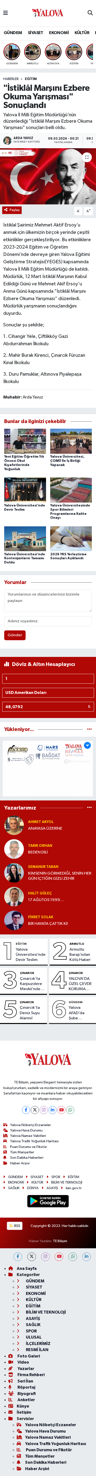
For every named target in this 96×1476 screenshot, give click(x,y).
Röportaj (26, 1387)
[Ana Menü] (5, 13)
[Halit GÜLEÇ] (14, 896)
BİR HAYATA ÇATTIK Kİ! (48, 924)
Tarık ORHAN (40, 846)
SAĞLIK (13, 1188)
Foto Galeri (28, 1356)
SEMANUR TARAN (43, 867)
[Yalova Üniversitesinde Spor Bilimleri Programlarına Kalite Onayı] (71, 490)
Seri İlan (25, 1381)
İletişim (24, 1412)
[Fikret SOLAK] (14, 920)
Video (23, 1362)
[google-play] (48, 1202)
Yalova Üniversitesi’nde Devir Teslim (31, 954)
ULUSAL (33, 1337)
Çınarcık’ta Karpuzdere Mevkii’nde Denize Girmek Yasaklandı (31, 984)
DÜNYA (33, 1188)
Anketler (26, 1400)
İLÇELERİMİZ (37, 1344)
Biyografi (26, 1394)
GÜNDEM (13, 33)
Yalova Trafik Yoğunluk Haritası (34, 1141)
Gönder (15, 635)
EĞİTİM (31, 79)
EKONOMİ (59, 33)
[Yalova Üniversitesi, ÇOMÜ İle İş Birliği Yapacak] (71, 441)
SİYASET (35, 33)
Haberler (11, 79)
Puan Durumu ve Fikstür (28, 1147)
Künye (23, 1406)
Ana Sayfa (27, 1268)
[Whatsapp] (70, 1110)
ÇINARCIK (27, 972)
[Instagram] (44, 1110)
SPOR (55, 1177)
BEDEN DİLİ (38, 852)
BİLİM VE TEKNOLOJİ (66, 1182)
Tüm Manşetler (22, 1152)
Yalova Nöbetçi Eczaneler (30, 1125)
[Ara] (90, 13)
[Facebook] (26, 1110)
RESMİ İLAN (36, 1350)
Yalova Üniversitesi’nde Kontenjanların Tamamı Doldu (24, 558)
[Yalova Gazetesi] (48, 13)
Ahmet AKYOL (41, 822)
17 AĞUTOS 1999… (46, 900)
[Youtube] (61, 1110)
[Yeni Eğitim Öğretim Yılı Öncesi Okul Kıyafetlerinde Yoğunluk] (25, 441)
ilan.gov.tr (74, 1188)
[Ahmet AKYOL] (14, 825)
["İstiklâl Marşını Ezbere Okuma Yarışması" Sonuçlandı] (48, 176)
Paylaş (15, 210)
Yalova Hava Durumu (26, 1130)
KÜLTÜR (82, 33)
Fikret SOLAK (40, 917)
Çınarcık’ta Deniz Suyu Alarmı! (30, 1013)
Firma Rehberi (31, 1375)
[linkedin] (86, 1256)
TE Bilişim (60, 1241)
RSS (17, 1226)
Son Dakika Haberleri (26, 1157)
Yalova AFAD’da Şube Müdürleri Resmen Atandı (78, 1013)
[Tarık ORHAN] (14, 849)
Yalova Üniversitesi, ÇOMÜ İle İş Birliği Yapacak (67, 461)
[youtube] (59, 1256)
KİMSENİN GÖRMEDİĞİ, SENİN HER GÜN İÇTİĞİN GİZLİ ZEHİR (59, 876)
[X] (35, 1110)
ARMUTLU (76, 943)
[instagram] (45, 1256)
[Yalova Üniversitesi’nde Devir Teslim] (25, 490)
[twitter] (31, 1256)
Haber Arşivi (20, 1163)
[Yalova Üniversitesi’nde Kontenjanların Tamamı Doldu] (25, 539)
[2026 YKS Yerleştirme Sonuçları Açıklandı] (71, 539)
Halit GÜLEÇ (40, 893)
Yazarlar (25, 1369)
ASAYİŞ (52, 1188)
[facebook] (18, 1256)
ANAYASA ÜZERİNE (45, 828)
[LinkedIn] (52, 1110)
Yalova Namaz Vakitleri (28, 1136)
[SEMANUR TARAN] (14, 873)
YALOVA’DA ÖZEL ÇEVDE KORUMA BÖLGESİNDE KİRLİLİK (81, 984)
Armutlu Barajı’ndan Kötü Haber (80, 954)
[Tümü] (89, 729)
